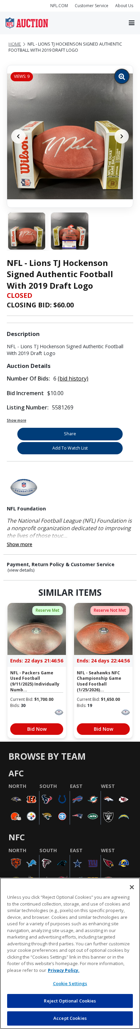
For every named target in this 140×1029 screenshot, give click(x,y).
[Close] (131, 887)
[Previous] (18, 136)
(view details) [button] (21, 570)
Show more (16, 420)
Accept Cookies (70, 1018)
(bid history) (73, 378)
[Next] (122, 136)
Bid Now (37, 729)
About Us (124, 6)
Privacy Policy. (64, 970)
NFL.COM (59, 6)
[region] (70, 953)
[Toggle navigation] (131, 23)
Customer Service (91, 6)
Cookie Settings (70, 983)
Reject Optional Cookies (70, 1001)
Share (70, 434)
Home (14, 44)
